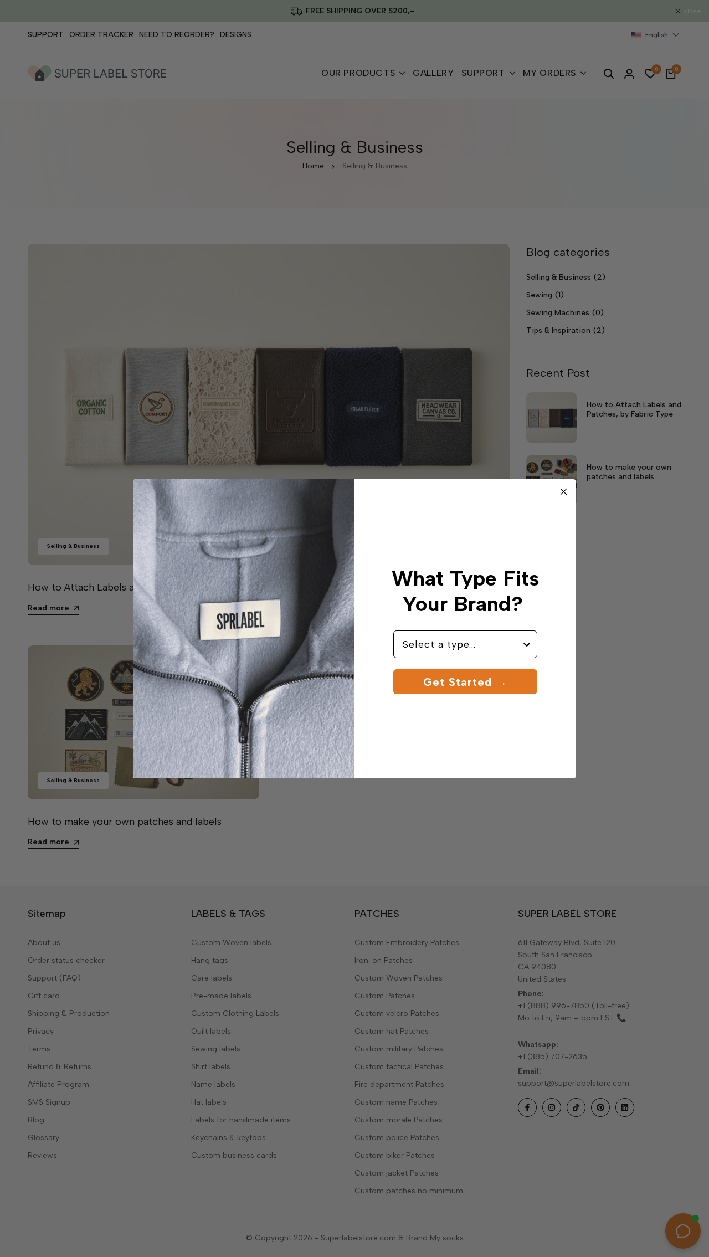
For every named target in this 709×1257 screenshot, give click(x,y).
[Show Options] (526, 644)
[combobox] (462, 644)
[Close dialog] (564, 492)
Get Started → (465, 682)
